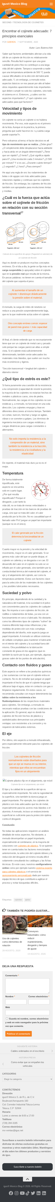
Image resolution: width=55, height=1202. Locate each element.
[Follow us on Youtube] (22, 1193)
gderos (11, 42)
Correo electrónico (38, 996)
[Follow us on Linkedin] (38, 1193)
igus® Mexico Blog (14, 3)
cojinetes (18, 900)
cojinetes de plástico (28, 845)
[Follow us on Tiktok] (27, 1193)
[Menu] (51, 4)
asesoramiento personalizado (17, 875)
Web (7, 1007)
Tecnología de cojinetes (28, 22)
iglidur (27, 900)
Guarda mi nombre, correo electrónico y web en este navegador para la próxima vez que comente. (27, 1022)
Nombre (10, 996)
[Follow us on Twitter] (33, 1193)
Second (6, 22)
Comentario (12, 975)
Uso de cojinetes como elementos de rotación (12, 942)
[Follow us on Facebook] (11, 1193)
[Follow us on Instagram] (16, 1193)
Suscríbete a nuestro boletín (28, 1166)
